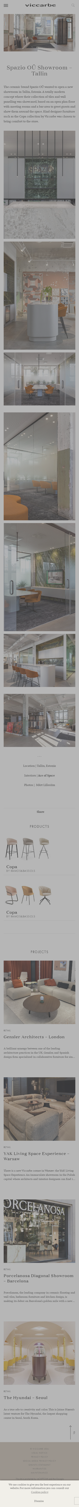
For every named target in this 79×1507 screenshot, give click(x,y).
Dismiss (39, 1501)
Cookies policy (39, 1492)
